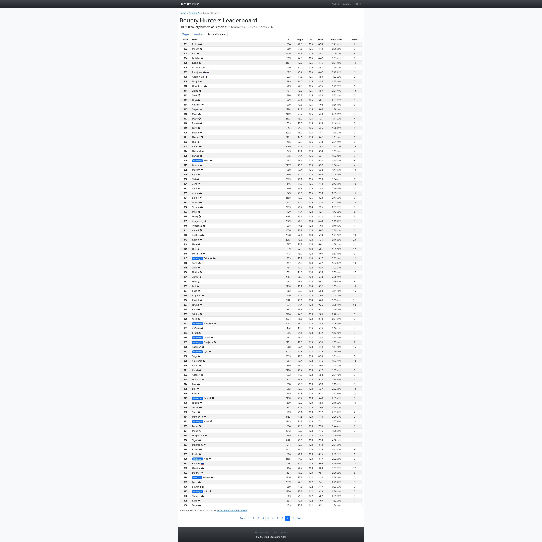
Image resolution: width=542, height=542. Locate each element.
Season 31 (347, 4)
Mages (185, 34)
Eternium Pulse (189, 4)
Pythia (284, 532)
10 (292, 518)
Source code (263, 532)
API (275, 532)
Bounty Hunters (216, 34)
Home (183, 13)
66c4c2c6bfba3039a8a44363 (232, 510)
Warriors (198, 34)
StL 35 (358, 4)
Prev (242, 518)
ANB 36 (336, 4)
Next (299, 518)
